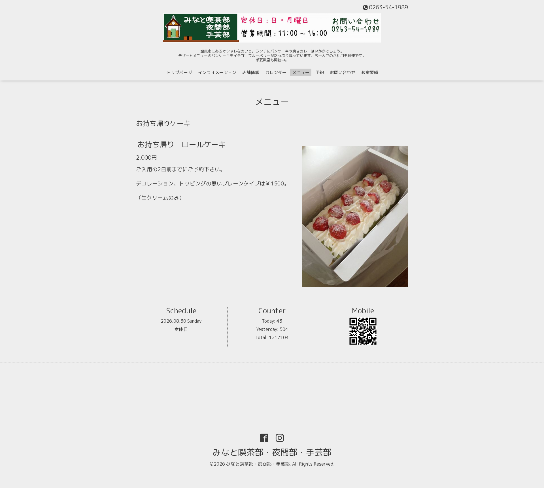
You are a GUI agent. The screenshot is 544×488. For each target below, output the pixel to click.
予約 (319, 72)
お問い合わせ (342, 72)
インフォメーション (217, 72)
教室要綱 (369, 72)
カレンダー (275, 72)
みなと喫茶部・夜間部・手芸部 (272, 452)
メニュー (300, 72)
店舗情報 (250, 72)
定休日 (181, 329)
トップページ (179, 72)
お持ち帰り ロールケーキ (181, 144)
